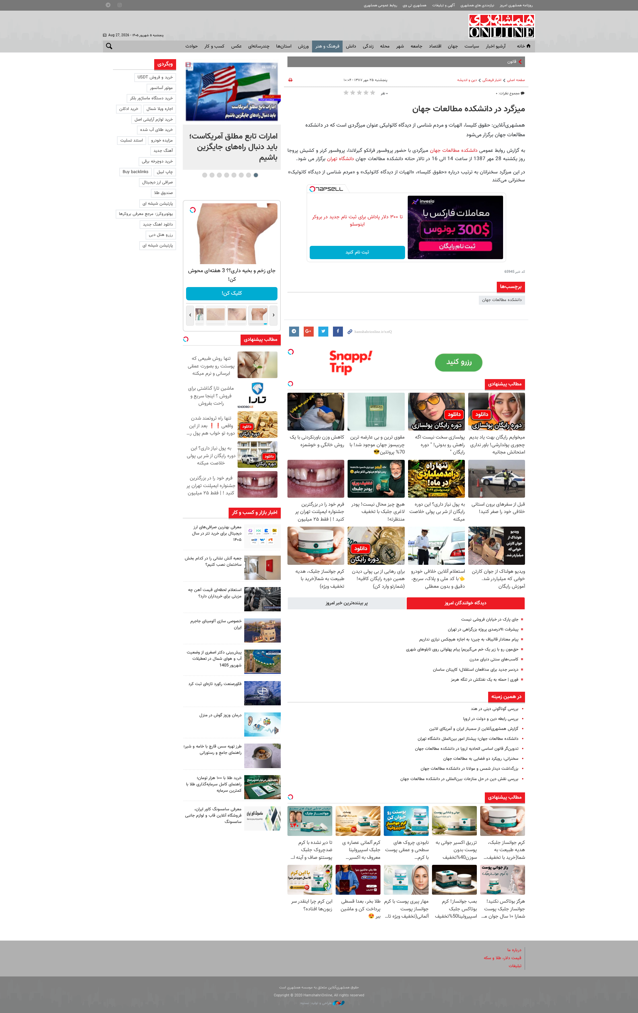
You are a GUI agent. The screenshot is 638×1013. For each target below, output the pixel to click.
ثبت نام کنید (357, 252)
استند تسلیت (131, 140)
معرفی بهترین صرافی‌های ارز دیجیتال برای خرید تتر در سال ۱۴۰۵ (217, 533)
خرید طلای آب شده (156, 130)
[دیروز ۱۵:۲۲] (262, 662)
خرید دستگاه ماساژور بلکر (151, 98)
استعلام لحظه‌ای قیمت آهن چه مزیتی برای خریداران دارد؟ (215, 593)
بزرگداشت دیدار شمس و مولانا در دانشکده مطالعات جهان (469, 768)
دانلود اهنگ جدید (158, 224)
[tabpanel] (232, 114)
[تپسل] (312, 189)
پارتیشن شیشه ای (158, 203)
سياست (472, 46)
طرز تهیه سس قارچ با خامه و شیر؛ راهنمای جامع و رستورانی (212, 749)
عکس (236, 46)
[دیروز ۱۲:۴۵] (262, 693)
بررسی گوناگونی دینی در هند (494, 709)
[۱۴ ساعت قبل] (262, 536)
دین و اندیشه (467, 80)
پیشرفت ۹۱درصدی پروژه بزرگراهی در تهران (483, 629)
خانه (521, 46)
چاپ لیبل (165, 172)
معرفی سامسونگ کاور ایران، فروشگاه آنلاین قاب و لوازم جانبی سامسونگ (213, 815)
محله (384, 46)
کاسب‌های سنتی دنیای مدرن (494, 659)
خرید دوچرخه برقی (157, 161)
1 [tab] (256, 175)
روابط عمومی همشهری (380, 5)
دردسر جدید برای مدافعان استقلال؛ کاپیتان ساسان (475, 669)
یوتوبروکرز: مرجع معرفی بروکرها (146, 214)
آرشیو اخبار (495, 46)
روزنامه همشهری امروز (516, 5)
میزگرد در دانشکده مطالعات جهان (468, 109)
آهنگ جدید (163, 151)
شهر (400, 46)
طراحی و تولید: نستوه (316, 1003)
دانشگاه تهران (340, 159)
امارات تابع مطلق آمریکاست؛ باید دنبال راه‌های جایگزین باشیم (233, 147)
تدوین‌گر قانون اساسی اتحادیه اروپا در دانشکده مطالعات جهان (466, 749)
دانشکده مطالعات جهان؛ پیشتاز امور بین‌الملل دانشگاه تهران (468, 739)
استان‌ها (283, 46)
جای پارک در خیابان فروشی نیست (489, 619)
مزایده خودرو (162, 140)
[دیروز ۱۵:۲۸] (262, 599)
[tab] (465, 603)
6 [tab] (219, 175)
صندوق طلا (163, 193)
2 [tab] (248, 175)
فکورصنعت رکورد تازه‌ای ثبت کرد (215, 684)
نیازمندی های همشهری (477, 5)
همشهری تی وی (414, 5)
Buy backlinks (136, 172)
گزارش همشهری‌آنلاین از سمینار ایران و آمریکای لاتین (473, 729)
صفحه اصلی (516, 80)
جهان (453, 46)
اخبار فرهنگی (491, 80)
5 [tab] (226, 175)
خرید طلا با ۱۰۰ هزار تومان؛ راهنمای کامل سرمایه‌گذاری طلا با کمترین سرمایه (214, 784)
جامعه (416, 46)
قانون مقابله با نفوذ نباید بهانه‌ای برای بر (483, 61)
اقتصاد (435, 46)
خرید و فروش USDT (155, 77)
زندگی (368, 46)
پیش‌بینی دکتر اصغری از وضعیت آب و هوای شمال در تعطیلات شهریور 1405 (214, 658)
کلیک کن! (232, 293)
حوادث (191, 46)
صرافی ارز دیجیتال (157, 182)
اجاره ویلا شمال (160, 109)
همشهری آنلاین (498, 26)
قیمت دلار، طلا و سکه (502, 958)
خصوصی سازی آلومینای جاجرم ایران (216, 624)
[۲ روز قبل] (262, 756)
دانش (351, 46)
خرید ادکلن (128, 109)
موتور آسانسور (161, 88)
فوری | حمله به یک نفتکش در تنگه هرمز (484, 679)
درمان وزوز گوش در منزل (220, 715)
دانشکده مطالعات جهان (454, 150)
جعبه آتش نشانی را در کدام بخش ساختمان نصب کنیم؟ (213, 561)
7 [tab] (212, 175)
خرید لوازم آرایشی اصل (154, 119)
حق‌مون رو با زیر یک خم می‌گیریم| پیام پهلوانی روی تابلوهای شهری (462, 649)
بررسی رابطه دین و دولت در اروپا (490, 719)
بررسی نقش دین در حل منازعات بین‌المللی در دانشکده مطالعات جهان (459, 779)
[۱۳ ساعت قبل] (232, 92)
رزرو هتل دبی (161, 235)
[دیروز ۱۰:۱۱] (262, 724)
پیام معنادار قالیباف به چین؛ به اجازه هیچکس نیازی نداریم (468, 639)
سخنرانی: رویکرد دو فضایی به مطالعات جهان (480, 759)
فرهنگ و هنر (327, 46)
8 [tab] (204, 175)
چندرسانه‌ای (258, 46)
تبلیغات (515, 966)
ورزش (303, 46)
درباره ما (514, 950)
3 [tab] (241, 175)
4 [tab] (234, 175)
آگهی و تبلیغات (443, 5)
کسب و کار (214, 46)
